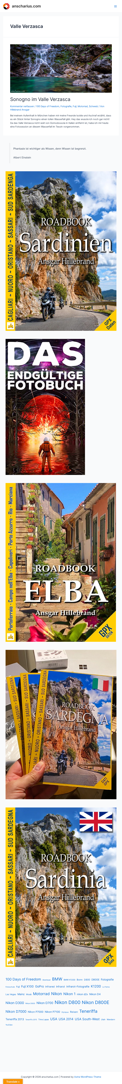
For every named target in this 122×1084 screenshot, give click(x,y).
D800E (95, 979)
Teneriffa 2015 (31, 1020)
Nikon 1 (69, 994)
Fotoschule (10, 987)
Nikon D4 (95, 994)
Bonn (80, 979)
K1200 (96, 986)
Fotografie (66, 106)
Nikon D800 (67, 1002)
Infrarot (60, 986)
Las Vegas (11, 994)
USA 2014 (66, 1019)
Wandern (111, 1019)
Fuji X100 (27, 986)
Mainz (21, 994)
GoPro (39, 986)
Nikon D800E (95, 1002)
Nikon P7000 (35, 1011)
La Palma (106, 987)
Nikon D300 (15, 1003)
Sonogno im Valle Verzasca (40, 99)
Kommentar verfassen (22, 106)
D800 (87, 979)
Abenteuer (46, 980)
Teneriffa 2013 (15, 1019)
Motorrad (83, 106)
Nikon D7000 (16, 1011)
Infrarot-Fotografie (77, 986)
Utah (103, 1019)
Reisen (74, 1011)
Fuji (74, 106)
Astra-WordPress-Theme (87, 1076)
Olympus (65, 1012)
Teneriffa (88, 1011)
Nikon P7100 (52, 1011)
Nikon (56, 993)
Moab (29, 994)
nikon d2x (82, 994)
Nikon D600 (30, 1003)
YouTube (9, 1025)
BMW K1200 (69, 980)
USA (53, 1019)
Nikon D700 (45, 1003)
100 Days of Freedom (47, 106)
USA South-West (87, 1019)
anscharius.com (26, 6)
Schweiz (93, 106)
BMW (57, 979)
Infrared (50, 986)
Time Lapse (43, 1019)
